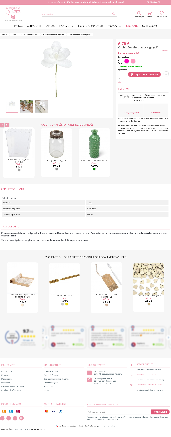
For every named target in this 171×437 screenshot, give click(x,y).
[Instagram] (8, 418)
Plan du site (48, 386)
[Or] (66, 304)
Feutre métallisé (64, 295)
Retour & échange (51, 375)
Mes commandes (8, 375)
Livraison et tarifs (51, 371)
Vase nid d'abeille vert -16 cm (94, 160)
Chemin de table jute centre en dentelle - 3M (22, 295)
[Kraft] (106, 305)
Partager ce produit (131, 113)
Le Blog (47, 390)
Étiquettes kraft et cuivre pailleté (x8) (106, 295)
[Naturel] (22, 305)
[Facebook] (2, 418)
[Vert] (94, 169)
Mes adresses (7, 379)
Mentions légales (51, 382)
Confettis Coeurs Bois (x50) (148, 295)
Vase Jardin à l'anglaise (56, 160)
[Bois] (148, 304)
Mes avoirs (5, 382)
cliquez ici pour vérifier (106, 426)
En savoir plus (138, 100)
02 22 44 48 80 (153, 2)
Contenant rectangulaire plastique (19, 160)
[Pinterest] (15, 418)
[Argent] (62, 304)
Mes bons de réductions (11, 390)
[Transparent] (19, 169)
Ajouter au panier (19, 176)
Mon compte (6, 371)
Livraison (123, 89)
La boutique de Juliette (22, 429)
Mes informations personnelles (13, 386)
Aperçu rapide (19, 155)
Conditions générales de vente (56, 379)
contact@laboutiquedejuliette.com (108, 374)
